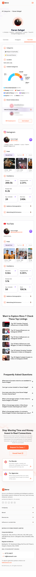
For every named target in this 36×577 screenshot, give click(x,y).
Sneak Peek (16, 453)
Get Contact (25, 121)
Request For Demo (17, 447)
